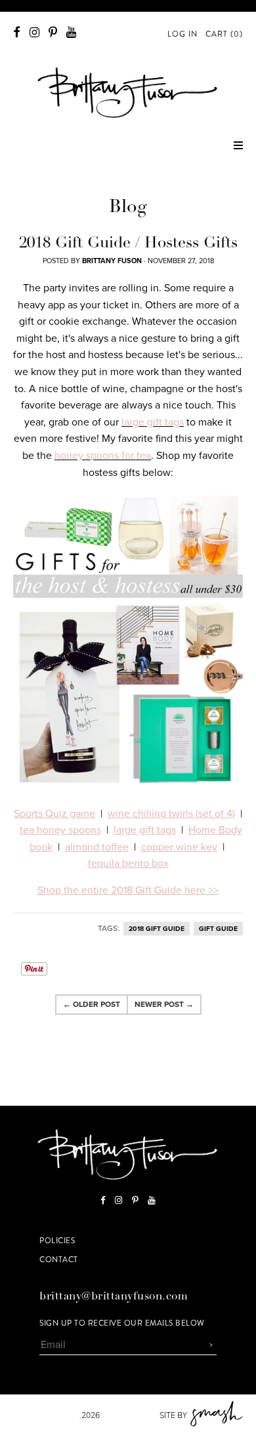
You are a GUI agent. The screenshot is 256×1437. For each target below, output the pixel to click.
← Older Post (91, 1004)
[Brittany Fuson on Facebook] (16, 32)
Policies (57, 1240)
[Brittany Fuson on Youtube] (71, 32)
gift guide (218, 928)
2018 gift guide (156, 928)
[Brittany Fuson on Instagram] (34, 32)
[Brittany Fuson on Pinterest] (53, 32)
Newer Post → (164, 1004)
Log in (182, 34)
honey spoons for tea (102, 455)
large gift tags (152, 422)
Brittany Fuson (46, 1415)
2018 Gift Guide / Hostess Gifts (128, 244)
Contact (58, 1259)
